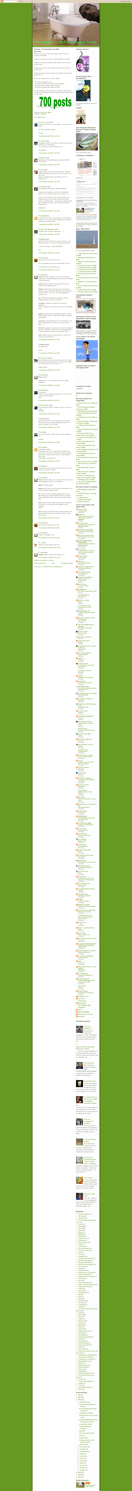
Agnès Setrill (82, 1003)
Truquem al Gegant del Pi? (86, 566)
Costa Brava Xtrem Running (86, 889)
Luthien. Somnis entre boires (87, 910)
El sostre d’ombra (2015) (85, 757)
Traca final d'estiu (83, 573)
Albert (42, 390)
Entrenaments (82, 1270)
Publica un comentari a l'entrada (44, 560)
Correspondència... (83, 846)
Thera (79, 1010)
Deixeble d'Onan (83, 894)
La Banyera (43, 114)
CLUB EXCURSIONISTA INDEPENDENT (85, 541)
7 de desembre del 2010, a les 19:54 (49, 339)
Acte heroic (81, 1218)
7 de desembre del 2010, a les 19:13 (49, 270)
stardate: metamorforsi (84, 563)
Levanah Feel (82, 844)
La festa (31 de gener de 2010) (87, 289)
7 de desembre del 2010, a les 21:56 (49, 353)
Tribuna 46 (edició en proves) (86, 950)
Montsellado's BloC (84, 866)
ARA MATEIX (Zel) (83, 686)
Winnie (80, 1389)
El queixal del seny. (90, 1081)
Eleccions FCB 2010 (84, 1262)
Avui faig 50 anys (83, 751)
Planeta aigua (82, 773)
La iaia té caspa (82, 973)
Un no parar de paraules (84, 568)
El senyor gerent (83, 663)
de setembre (83, 1451)
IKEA (79, 1294)
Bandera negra (82, 841)
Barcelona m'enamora (84, 637)
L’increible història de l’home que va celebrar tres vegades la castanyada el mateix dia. (87, 1101)
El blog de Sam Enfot (84, 850)
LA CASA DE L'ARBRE (85, 823)
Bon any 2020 (82, 649)
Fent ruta (80, 987)
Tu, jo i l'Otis (82, 828)
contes (80, 1244)
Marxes (80, 1314)
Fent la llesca (82, 986)
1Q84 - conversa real (84, 934)
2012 (79, 1395)
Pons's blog (81, 549)
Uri (41, 432)
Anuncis (80, 1224)
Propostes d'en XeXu (84, 1357)
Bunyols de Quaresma (84, 952)
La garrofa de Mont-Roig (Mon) (87, 943)
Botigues (81, 1234)
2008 (79, 1474)
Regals (80, 602)
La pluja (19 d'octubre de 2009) (87, 271)
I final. (79, 873)
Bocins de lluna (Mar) (84, 734)
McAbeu (42, 158)
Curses (80, 1254)
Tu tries (80, 1385)
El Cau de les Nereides (85, 739)
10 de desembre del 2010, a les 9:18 (49, 537)
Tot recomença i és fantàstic (86, 531)
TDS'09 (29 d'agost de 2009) (86, 479)
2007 (79, 1477)
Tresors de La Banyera (85, 1381)
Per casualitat (82, 839)
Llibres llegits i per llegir (85, 755)
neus (41, 169)
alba (41, 466)
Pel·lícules (81, 1333)
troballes (81, 1383)
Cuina (80, 1252)
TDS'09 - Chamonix (83, 501)
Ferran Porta (44, 358)
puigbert (80, 676)
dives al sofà (81, 940)
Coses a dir (81, 660)
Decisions (81, 672)
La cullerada (81, 681)
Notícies (80, 1329)
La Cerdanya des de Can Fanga (87, 693)
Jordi (43, 112)
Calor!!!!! (80, 774)
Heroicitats (81, 1290)
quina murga (82, 933)
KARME (80, 899)
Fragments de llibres (84, 1286)
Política (80, 1339)
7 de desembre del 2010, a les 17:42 (49, 211)
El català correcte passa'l (85, 1258)
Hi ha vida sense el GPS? (86, 1433)
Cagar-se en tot (82, 1238)
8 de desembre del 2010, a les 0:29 (48, 400)
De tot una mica (82, 523)
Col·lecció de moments (85, 721)
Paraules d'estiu (83, 750)
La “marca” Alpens (83, 586)
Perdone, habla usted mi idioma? (87, 906)
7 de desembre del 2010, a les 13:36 (49, 136)
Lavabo (80, 1306)
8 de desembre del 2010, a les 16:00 (49, 442)
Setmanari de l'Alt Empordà (85, 677)
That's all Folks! (82, 885)
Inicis (80, 1296)
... (40, 542)
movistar (81, 1323)
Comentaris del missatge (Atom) (52, 566)
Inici (53, 563)
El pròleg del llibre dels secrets (86, 730)
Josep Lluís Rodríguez (47, 229)
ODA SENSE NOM (83, 695)
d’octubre (83, 1449)
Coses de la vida (83, 871)
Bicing (80, 1232)
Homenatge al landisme (84, 895)
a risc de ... (81, 718)
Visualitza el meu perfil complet (90, 1485)
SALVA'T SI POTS (83, 785)
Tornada (80, 746)
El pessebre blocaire (84, 1260)
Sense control (88, 1177)
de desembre (84, 1402)
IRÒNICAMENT (82, 816)
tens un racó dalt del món (85, 535)
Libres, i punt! (82, 509)
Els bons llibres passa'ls (85, 1264)
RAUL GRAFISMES (83, 1012)
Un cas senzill (82, 621)
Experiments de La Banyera (86, 1276)
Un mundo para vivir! (84, 605)
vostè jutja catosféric (84, 1387)
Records (80, 1363)
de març (82, 1465)
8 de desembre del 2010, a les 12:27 (49, 414)
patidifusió (81, 1016)
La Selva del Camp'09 (84, 499)
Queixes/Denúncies (84, 1361)
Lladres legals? (83, 1444)
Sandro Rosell (82, 1367)
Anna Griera (81, 998)
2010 (79, 1399)
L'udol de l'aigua (82, 511)
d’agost (82, 1454)
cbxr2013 (80, 890)
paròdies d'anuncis (84, 1331)
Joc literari (81, 1302)
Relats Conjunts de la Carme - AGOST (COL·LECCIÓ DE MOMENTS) (86, 518)
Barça (80, 1228)
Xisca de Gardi (82, 834)
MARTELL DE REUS (84, 905)
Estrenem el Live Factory (85, 682)
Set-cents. (82, 1435)
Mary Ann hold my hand (85, 1014)
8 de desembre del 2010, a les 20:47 (49, 461)
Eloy (41, 447)
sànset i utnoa (44, 122)
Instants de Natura (83, 767)
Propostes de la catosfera (86, 1359)
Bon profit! (81, 769)
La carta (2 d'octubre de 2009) (87, 269)
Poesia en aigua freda (84, 1337)
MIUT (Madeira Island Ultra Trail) (87, 411)
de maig (82, 1460)
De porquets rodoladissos (85, 975)
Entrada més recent (40, 563)
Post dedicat (82, 1341)
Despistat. (82, 1431)
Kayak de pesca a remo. (84, 607)
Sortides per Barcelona (85, 1373)
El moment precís (83, 830)
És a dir (80, 760)
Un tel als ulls (82, 922)
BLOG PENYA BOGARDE (85, 530)
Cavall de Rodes (83, 991)
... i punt (80, 924)
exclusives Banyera (84, 1274)
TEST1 (80, 851)
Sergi (41, 258)
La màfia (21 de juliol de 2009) (87, 267)
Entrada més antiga (67, 563)
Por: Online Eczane (83, 707)
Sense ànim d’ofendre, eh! (85, 867)
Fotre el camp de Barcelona (86, 1284)
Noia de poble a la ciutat (85, 744)
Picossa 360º (81, 812)
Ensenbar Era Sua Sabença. (85, 992)
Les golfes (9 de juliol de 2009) (87, 265)
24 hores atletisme (83, 1214)
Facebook (81, 1278)
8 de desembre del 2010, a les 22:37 (49, 518)
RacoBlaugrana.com (84, 611)
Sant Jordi (81, 1369)
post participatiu (83, 1343)
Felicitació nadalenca (84, 807)
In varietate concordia (84, 670)
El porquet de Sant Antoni (86, 855)
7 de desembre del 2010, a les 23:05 (49, 370)
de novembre (84, 1447)
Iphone (80, 1298)
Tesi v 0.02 (81, 740)
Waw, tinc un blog (83, 600)
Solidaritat (81, 1371)
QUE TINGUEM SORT (84, 1005)
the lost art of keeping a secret (87, 938)
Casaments (81, 1240)
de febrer (82, 1467)
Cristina (42, 141)
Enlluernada (81, 786)
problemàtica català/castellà (86, 1355)
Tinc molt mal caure (84, 883)
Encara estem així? (83, 640)
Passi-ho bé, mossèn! (84, 835)
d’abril (82, 1463)
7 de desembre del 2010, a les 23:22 (49, 385)
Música (80, 1327)
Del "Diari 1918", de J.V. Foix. (86, 537)
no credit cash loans (83, 901)
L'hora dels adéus (83, 957)
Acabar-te (81, 712)
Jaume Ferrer (82, 1300)
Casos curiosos (83, 1242)
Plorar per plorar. (89, 1063)
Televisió (81, 1379)
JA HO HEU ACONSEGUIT (86, 716)
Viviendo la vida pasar (84, 778)
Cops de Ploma (82, 728)
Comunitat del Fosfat (84, 572)
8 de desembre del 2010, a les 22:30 (49, 473)
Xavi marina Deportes (84, 653)
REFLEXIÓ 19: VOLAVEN (85, 628)
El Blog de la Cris (83, 996)
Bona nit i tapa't (82, 631)
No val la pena (82, 596)
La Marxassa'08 (82, 497)
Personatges (82, 1335)
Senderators (81, 1007)
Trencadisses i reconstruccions (86, 862)
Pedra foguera (82, 1001)
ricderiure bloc (82, 811)
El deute (80, 642)
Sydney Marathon (83, 654)
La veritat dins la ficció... (85, 915)
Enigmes (81, 1268)
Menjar (80, 1317)
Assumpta (43, 186)
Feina (80, 1280)
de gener (82, 1470)
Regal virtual (81, 970)
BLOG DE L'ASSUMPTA (85, 577)
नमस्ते (79, 961)
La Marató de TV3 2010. (86, 1413)
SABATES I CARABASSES (85, 825)
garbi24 (80, 658)
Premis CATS (82, 1349)
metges (80, 1319)
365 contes (81, 797)
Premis (80, 1347)
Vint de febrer (82, 857)
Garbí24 (42, 216)
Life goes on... (82, 963)
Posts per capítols (83, 1345)
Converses (81, 1246)
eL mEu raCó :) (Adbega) (85, 956)
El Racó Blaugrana (83, 979)
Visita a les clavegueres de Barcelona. (88, 1121)
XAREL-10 (81, 514)
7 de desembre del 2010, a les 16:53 (49, 164)
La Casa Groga (82, 557)
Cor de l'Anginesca (84, 1248)
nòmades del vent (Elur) (85, 698)
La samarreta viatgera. (85, 1424)
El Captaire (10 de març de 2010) (87, 291)
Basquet (80, 1230)
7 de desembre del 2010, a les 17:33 (49, 181)
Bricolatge (81, 1236)
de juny (82, 1458)
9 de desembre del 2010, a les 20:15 (49, 528)
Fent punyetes (82, 790)
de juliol (82, 1456)
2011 (79, 1397)
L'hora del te (82, 876)
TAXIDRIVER (82, 589)
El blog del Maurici (83, 595)
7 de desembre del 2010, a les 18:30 (49, 234)
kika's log (81, 561)
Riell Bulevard (82, 860)
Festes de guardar (83, 1282)
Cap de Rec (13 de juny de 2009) (87, 461)
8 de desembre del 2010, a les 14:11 (49, 427)
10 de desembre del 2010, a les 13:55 (49, 557)
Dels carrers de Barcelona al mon (87, 591)
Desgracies (81, 1256)
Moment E (81, 1321)
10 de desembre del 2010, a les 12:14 (49, 547)
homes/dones (82, 1292)
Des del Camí (82, 584)
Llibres (80, 1312)
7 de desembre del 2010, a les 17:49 (49, 224)
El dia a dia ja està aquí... (84, 911)
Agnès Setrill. (44, 405)
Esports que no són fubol (86, 1272)
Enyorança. (81, 700)
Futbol (80, 1288)
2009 (79, 1472)
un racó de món (83, 711)
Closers (80, 735)
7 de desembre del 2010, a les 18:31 (49, 253)
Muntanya (81, 1325)
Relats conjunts (82, 556)
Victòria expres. (84, 1438)
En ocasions (82, 1266)
